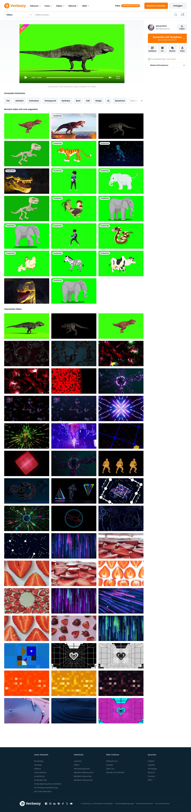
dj (108, 100)
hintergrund (50, 100)
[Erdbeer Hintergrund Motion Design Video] (120, 546)
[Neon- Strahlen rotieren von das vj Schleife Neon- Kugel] (26, 518)
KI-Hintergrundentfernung (46, 787)
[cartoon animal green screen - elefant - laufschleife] (73, 291)
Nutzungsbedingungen (125, 803)
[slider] (74, 77)
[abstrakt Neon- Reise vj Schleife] (120, 436)
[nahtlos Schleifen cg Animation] (73, 436)
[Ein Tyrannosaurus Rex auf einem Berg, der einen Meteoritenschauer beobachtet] (73, 126)
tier (8, 100)
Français (151, 776)
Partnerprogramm (82, 768)
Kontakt (109, 765)
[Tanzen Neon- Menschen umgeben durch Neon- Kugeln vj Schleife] (120, 518)
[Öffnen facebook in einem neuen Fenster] (46, 804)
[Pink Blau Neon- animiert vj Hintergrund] (73, 546)
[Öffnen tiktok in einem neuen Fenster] (63, 804)
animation (34, 100)
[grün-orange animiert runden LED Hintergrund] (26, 436)
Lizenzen (78, 761)
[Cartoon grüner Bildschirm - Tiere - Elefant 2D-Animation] (120, 181)
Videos (59, 6)
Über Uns (110, 768)
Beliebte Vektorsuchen (84, 772)
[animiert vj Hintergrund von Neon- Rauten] (26, 408)
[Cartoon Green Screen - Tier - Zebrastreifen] (73, 263)
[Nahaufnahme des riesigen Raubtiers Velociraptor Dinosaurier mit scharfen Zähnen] (26, 291)
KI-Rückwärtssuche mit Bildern (47, 784)
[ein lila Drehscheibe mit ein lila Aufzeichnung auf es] (26, 710)
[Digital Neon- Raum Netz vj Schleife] (26, 546)
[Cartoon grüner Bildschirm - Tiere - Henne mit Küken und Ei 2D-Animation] (26, 263)
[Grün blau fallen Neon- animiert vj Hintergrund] (120, 628)
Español (151, 765)
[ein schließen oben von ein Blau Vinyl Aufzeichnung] (73, 710)
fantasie (134, 100)
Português (152, 768)
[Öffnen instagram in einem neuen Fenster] (50, 804)
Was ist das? (171, 59)
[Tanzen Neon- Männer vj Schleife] (120, 463)
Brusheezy (38, 761)
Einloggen (177, 5)
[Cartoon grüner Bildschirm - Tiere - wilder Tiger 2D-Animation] (73, 153)
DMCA (76, 765)
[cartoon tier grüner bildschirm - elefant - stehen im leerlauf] (120, 208)
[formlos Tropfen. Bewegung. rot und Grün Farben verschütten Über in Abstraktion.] (120, 353)
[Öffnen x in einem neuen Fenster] (67, 804)
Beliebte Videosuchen (83, 780)
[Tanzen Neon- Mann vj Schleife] (73, 491)
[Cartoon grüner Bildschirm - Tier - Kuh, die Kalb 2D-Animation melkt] (120, 263)
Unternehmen (40, 772)
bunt (78, 100)
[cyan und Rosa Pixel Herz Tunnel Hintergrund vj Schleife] (120, 710)
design (98, 100)
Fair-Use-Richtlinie (162, 803)
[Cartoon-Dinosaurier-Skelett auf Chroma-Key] (26, 153)
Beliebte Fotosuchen (83, 776)
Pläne (117, 5)
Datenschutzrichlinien (144, 803)
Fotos (47, 6)
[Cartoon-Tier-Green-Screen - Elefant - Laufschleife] (26, 236)
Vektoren (34, 6)
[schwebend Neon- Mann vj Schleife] (120, 491)
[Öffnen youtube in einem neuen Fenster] (71, 804)
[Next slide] (139, 101)
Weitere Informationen (159, 65)
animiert (19, 100)
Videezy (37, 768)
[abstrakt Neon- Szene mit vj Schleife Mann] (73, 518)
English (151, 761)
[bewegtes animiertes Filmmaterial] (73, 236)
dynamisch (120, 100)
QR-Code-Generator (42, 791)
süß (88, 100)
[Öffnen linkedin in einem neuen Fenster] (54, 804)
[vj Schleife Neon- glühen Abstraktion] (73, 463)
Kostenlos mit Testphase (167, 38)
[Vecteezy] (15, 5)
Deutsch (151, 772)
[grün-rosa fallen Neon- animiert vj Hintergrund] (73, 601)
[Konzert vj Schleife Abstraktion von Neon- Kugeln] (120, 381)
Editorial (72, 6)
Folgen (182, 29)
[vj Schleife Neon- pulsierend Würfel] (26, 463)
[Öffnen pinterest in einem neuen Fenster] (59, 804)
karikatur (66, 100)
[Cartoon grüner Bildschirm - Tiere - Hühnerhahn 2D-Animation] (73, 208)
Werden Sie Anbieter (115, 772)
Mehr (84, 6)
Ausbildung (39, 776)
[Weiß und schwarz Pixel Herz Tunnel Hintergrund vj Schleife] (73, 655)
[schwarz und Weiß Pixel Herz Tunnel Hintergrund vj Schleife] (120, 655)
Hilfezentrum (112, 761)
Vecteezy (38, 765)
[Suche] (175, 14)
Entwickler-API (40, 780)
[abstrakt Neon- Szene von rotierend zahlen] (26, 491)
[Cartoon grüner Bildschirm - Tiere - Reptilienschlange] (120, 236)
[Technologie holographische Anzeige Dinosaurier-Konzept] (120, 153)
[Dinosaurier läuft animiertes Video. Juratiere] (26, 126)
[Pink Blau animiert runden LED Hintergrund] (120, 408)
